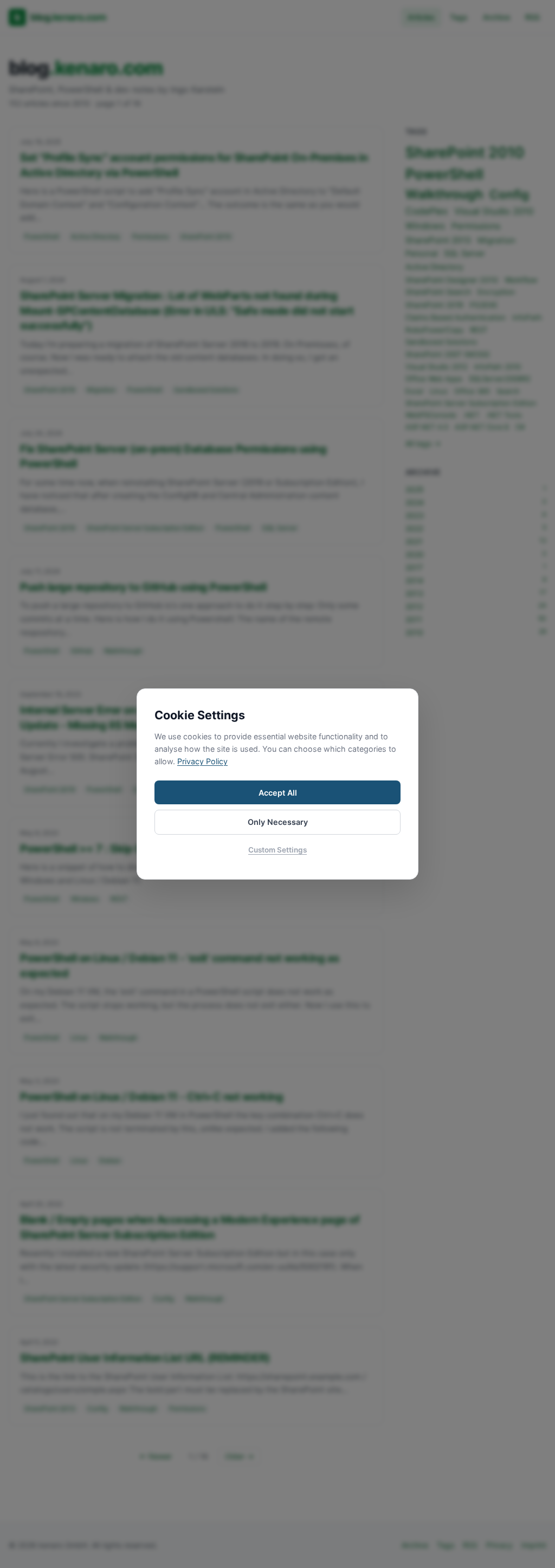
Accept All (278, 792)
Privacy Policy (202, 761)
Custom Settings (277, 849)
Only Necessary (278, 822)
